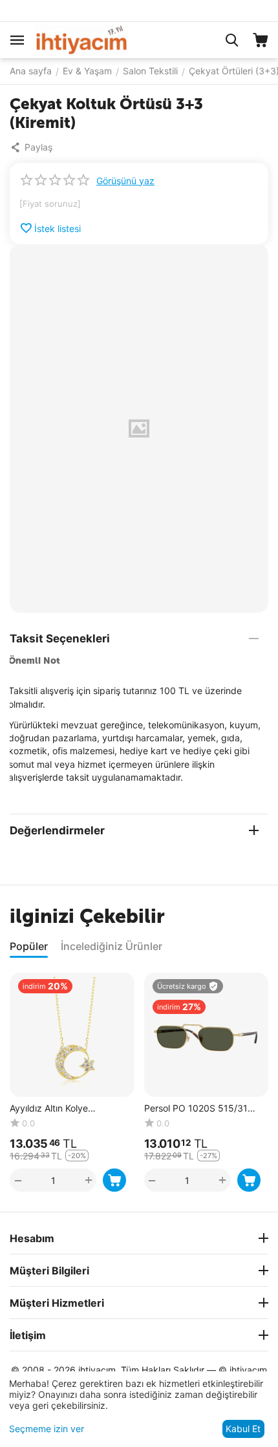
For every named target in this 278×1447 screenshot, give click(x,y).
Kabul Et (243, 1428)
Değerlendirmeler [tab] (57, 830)
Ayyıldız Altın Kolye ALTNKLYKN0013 (49, 1108)
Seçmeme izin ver (46, 1428)
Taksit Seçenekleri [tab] (60, 638)
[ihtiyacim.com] (81, 39)
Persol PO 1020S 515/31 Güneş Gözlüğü (196, 1108)
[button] (34, 147)
